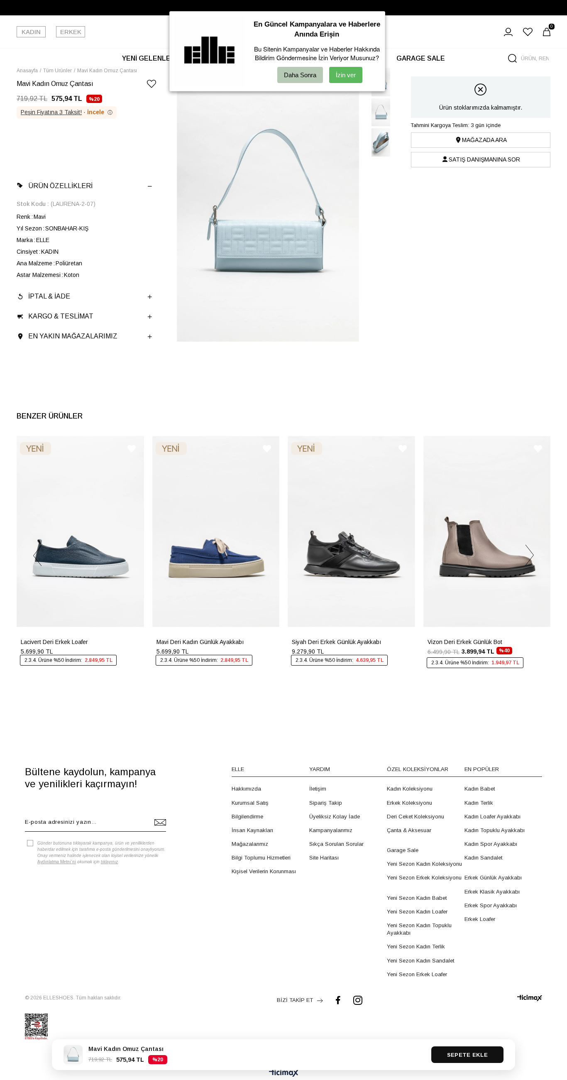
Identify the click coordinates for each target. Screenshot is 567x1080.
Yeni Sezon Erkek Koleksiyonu (424, 877)
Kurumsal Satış (250, 803)
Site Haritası (324, 858)
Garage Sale (402, 850)
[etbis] (36, 1027)
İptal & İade (49, 296)
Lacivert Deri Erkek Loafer (54, 642)
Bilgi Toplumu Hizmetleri (261, 858)
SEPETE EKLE (467, 1055)
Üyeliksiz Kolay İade (334, 816)
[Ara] (512, 58)
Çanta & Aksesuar (409, 830)
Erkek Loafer (479, 919)
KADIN (31, 31)
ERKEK (70, 31)
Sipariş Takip (325, 803)
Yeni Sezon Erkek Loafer (417, 974)
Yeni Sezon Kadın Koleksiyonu (424, 864)
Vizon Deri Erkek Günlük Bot (465, 642)
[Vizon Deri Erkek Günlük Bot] (487, 531)
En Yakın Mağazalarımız (72, 336)
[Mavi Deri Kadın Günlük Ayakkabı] (216, 531)
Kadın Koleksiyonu (410, 789)
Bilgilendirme (247, 816)
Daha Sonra (300, 74)
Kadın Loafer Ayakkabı (492, 816)
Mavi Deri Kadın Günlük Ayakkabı (200, 642)
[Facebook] (338, 1000)
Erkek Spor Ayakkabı (490, 905)
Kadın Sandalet (483, 858)
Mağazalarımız (250, 844)
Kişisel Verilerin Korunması (264, 871)
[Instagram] (357, 1000)
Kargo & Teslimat (60, 316)
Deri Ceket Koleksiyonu (415, 816)
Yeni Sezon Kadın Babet (417, 898)
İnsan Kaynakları (252, 830)
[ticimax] (529, 998)
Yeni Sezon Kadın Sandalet (420, 961)
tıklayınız (109, 862)
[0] (546, 32)
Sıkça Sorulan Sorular (336, 844)
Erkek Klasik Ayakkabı (492, 892)
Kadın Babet (479, 789)
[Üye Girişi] (508, 32)
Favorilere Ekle (131, 448)
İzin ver (346, 74)
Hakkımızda (246, 789)
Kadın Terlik (478, 803)
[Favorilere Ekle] (151, 85)
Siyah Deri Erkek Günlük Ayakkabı (336, 642)
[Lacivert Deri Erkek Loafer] (80, 531)
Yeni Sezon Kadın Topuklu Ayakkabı (419, 929)
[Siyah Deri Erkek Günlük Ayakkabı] (351, 531)
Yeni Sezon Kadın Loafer (417, 912)
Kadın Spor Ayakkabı (490, 844)
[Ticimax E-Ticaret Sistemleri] (283, 1073)
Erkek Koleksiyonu (409, 803)
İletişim (317, 789)
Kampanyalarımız (330, 830)
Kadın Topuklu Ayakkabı (494, 830)
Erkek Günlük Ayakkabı (493, 877)
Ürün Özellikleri (60, 185)
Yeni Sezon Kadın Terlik (416, 946)
